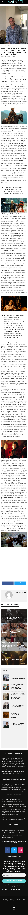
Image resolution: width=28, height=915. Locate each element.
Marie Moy (6, 56)
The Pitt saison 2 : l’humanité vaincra (18, 677)
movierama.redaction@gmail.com (10, 814)
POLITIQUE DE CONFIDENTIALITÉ (11, 890)
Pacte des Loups (13, 492)
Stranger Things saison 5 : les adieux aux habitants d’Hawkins (17, 714)
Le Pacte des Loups (17, 160)
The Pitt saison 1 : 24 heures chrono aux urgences (17, 705)
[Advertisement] (14, 564)
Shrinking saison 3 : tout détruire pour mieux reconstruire (18, 687)
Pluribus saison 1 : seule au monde (18, 724)
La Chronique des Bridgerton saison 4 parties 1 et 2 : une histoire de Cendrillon (18, 696)
